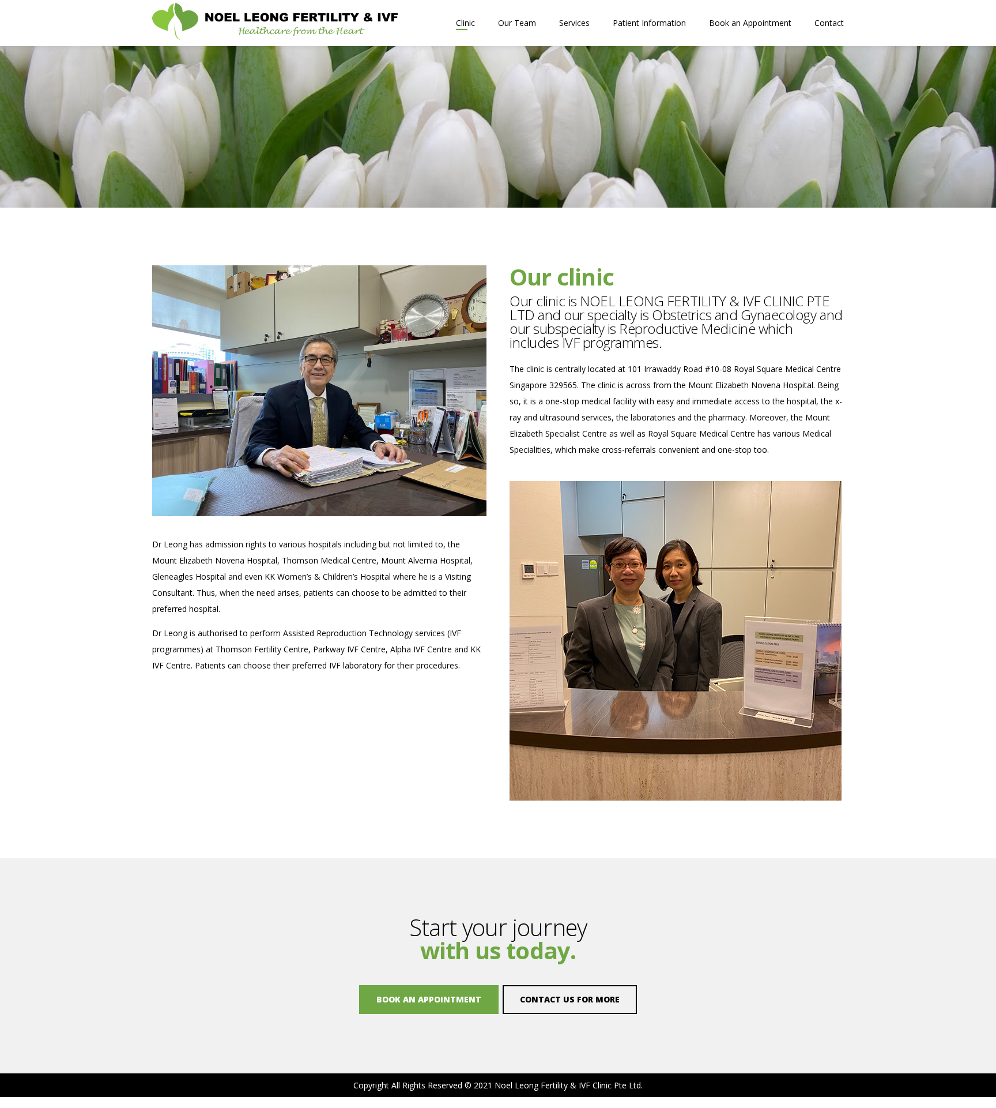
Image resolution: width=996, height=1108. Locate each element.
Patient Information (649, 22)
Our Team (517, 22)
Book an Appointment (750, 22)
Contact (829, 22)
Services (574, 22)
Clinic (465, 22)
